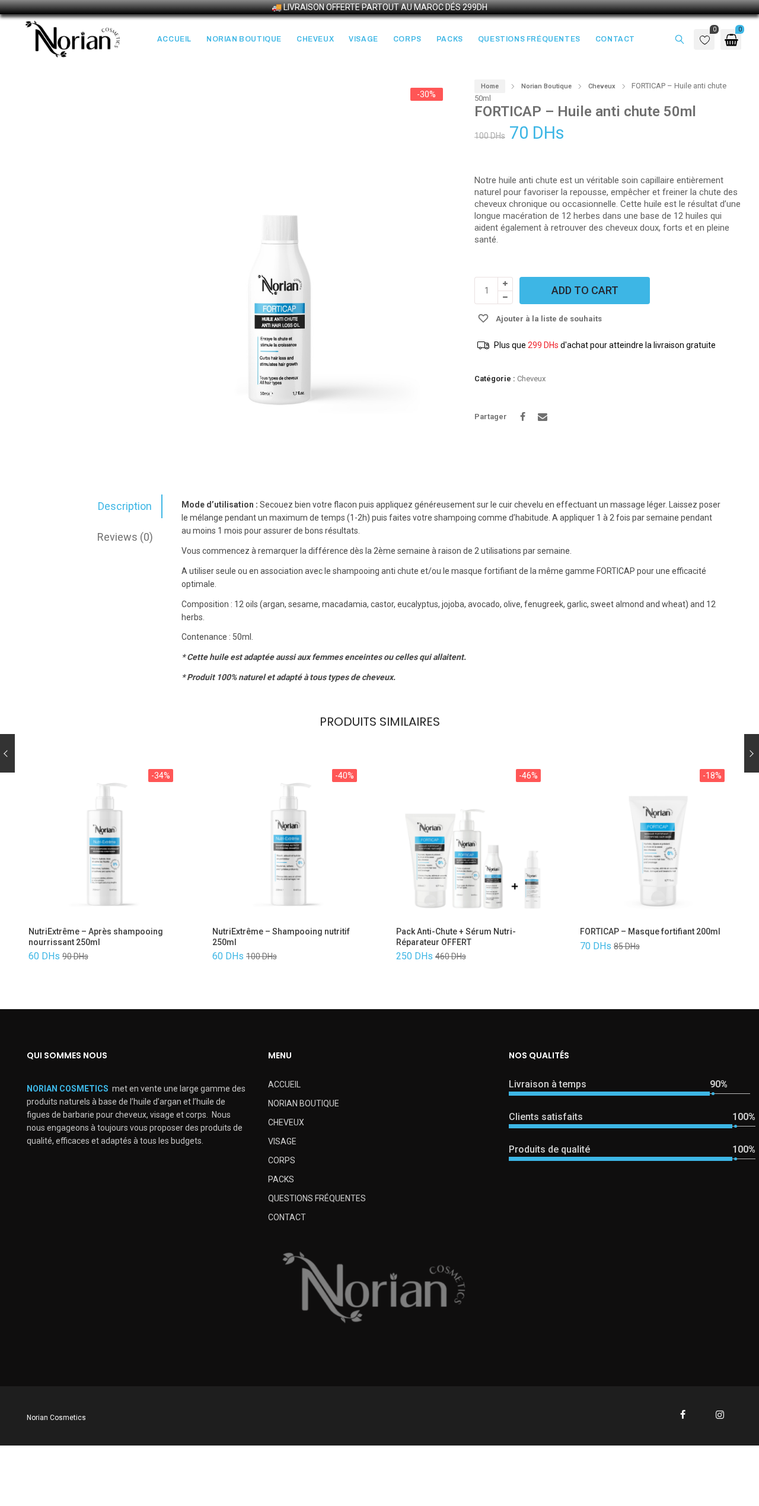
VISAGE (282, 1141)
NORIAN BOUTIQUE (303, 1103)
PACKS (281, 1179)
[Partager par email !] (542, 417)
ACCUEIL (284, 1084)
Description (125, 506)
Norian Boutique (546, 86)
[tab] (90, 506)
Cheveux (602, 86)
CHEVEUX (286, 1122)
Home (490, 86)
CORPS (281, 1160)
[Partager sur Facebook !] (522, 417)
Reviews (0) (125, 537)
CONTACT (287, 1217)
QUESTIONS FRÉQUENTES (317, 1198)
